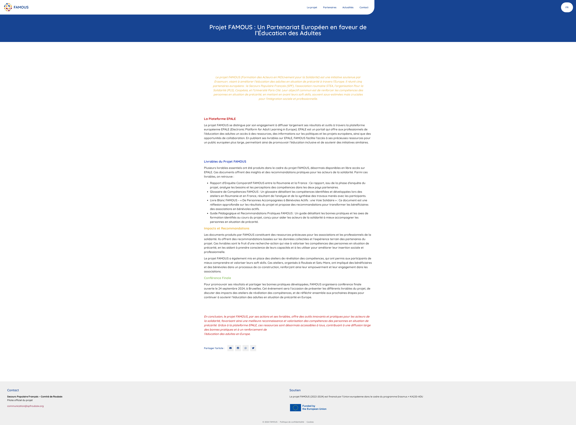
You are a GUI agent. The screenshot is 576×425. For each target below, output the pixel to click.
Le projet (312, 7)
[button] (230, 348)
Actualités (348, 7)
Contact (364, 7)
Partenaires (329, 7)
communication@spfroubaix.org (25, 405)
